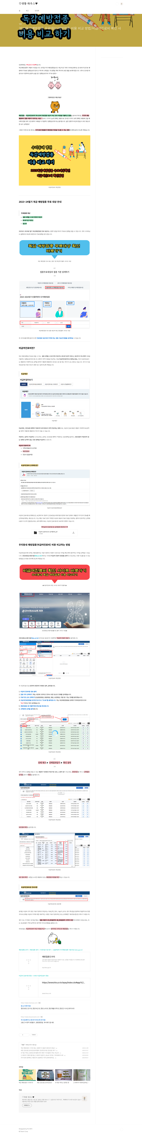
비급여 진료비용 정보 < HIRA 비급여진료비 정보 (33, 976)
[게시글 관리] (27, 1034)
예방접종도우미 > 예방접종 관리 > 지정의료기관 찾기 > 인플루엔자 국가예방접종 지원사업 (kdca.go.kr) (51, 950)
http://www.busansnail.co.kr (30, 1017)
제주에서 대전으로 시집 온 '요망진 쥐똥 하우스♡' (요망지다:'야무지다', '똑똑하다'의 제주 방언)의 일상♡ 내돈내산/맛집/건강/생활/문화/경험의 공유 (52, 1100)
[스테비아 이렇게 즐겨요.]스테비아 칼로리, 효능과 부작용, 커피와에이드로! (42, 1055)
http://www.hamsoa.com (29, 1003)
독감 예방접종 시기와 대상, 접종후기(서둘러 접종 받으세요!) (38, 1048)
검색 (117, 3)
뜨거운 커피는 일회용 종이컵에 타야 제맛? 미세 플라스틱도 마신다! (40, 1053)
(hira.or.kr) (38, 556)
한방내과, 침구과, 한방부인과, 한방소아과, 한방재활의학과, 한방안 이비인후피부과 (47, 1008)
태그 (27, 10)
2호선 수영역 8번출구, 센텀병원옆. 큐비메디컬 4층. (37, 1022)
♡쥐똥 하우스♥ (28, 3)
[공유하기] (25, 1034)
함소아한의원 (26, 1006)
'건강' (23, 1045)
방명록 (37, 10)
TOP (121, 1129)
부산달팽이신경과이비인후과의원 (33, 1020)
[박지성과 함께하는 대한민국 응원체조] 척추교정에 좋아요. (37, 1058)
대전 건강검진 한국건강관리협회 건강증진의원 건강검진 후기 (38, 1050)
